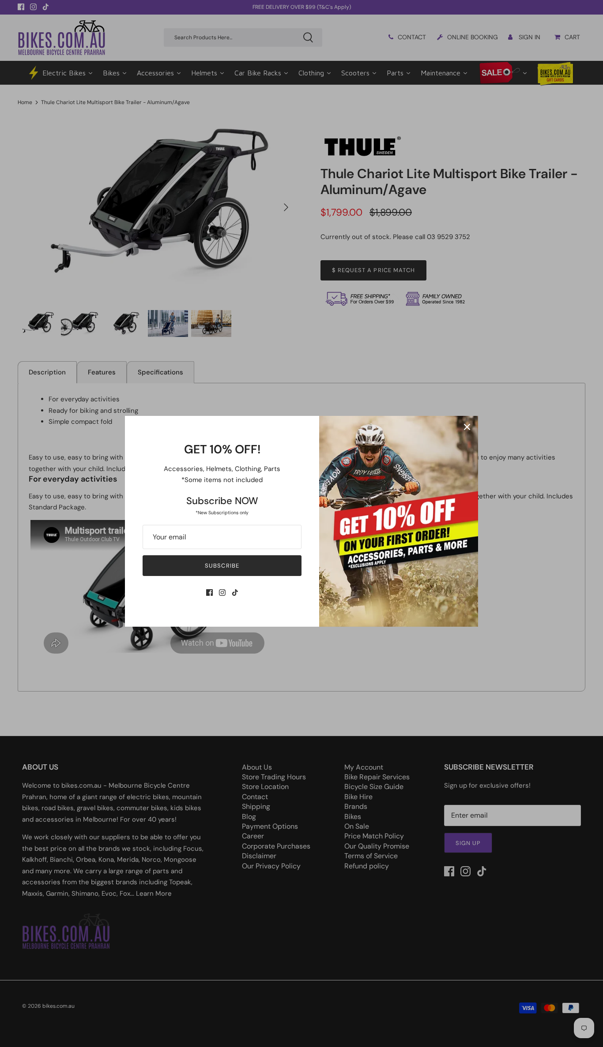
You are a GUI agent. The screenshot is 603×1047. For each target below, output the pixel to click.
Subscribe (222, 565)
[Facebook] (209, 592)
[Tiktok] (235, 592)
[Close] (467, 427)
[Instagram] (222, 592)
